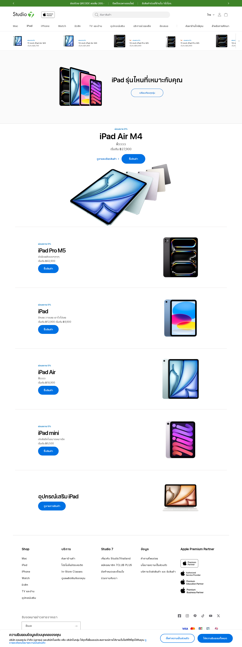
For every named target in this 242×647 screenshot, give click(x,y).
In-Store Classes (72, 571)
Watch (26, 578)
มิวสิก (25, 584)
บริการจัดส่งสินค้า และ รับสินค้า (158, 571)
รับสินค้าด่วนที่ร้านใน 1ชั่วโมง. (157, 3)
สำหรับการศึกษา (220, 26)
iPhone (26, 571)
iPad (24, 565)
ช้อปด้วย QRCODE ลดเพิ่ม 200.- (87, 3)
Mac (24, 558)
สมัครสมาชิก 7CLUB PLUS (116, 565)
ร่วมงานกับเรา (109, 578)
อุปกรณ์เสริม (29, 597)
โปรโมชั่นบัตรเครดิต (72, 565)
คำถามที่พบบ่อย (149, 558)
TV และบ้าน (28, 591)
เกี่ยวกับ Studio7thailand (116, 558)
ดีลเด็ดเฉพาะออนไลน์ (123, 3)
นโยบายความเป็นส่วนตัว (154, 565)
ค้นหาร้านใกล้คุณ (194, 26)
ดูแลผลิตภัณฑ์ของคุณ (73, 578)
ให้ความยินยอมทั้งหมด (215, 638)
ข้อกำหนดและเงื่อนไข (112, 571)
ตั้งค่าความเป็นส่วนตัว (177, 638)
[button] (13, 3)
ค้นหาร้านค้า (68, 558)
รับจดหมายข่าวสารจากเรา (39, 617)
